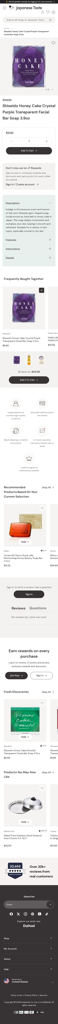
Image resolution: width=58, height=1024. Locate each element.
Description (13, 203)
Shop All (46, 487)
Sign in (29, 594)
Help (6, 969)
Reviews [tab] (18, 608)
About (7, 959)
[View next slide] (52, 89)
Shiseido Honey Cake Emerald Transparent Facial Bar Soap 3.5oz (22, 752)
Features (11, 240)
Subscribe (50, 904)
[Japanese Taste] (25, 7)
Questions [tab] (37, 608)
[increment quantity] (47, 141)
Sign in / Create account (20, 184)
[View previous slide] (42, 89)
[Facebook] (11, 914)
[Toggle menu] (4, 8)
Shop (6, 938)
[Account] (43, 12)
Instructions (13, 249)
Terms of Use (16, 995)
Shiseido (7, 99)
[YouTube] (39, 913)
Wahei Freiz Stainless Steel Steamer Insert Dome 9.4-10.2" (23, 837)
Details (10, 258)
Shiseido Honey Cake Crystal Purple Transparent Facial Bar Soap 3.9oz (21, 339)
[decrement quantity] (11, 141)
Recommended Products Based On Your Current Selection (20, 492)
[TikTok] (46, 914)
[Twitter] (18, 914)
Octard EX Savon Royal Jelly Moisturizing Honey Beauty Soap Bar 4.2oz (23, 558)
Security (43, 995)
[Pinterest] (32, 914)
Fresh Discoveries (16, 692)
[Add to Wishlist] (53, 43)
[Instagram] (25, 914)
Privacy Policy (31, 995)
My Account (10, 948)
